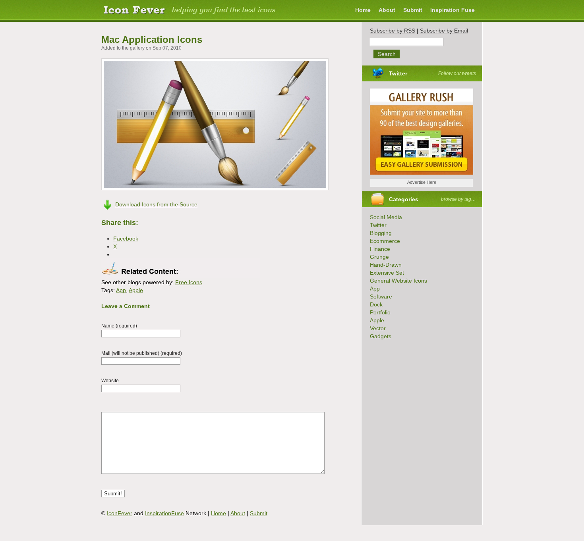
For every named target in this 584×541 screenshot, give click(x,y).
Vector (378, 328)
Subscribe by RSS (392, 30)
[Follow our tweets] (409, 73)
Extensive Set (387, 273)
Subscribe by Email (444, 30)
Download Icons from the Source (156, 204)
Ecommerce (385, 241)
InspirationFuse (164, 513)
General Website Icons (398, 280)
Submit (412, 10)
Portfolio (380, 312)
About (387, 10)
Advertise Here (421, 182)
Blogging (381, 233)
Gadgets (380, 336)
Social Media (386, 217)
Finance (380, 249)
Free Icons (188, 282)
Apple (136, 290)
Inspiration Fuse (452, 10)
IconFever (119, 513)
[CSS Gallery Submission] (417, 176)
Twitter (398, 73)
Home (363, 10)
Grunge (379, 257)
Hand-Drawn (386, 265)
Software (381, 296)
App (121, 290)
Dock (376, 304)
